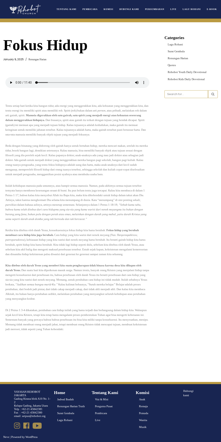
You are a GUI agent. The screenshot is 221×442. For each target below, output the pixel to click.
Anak (142, 399)
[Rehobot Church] (24, 9)
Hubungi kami (188, 393)
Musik (143, 427)
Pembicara (90, 9)
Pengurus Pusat (104, 406)
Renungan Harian (37, 59)
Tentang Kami (66, 9)
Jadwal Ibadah (65, 399)
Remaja (143, 406)
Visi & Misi (101, 399)
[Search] (213, 94)
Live (173, 9)
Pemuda (143, 413)
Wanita (143, 420)
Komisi (108, 9)
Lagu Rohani (192, 9)
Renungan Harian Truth (71, 406)
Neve (6, 437)
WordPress (31, 437)
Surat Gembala (176, 51)
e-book (212, 9)
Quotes (172, 65)
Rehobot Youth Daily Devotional (187, 72)
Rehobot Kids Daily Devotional (186, 79)
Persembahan (154, 9)
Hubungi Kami (129, 9)
